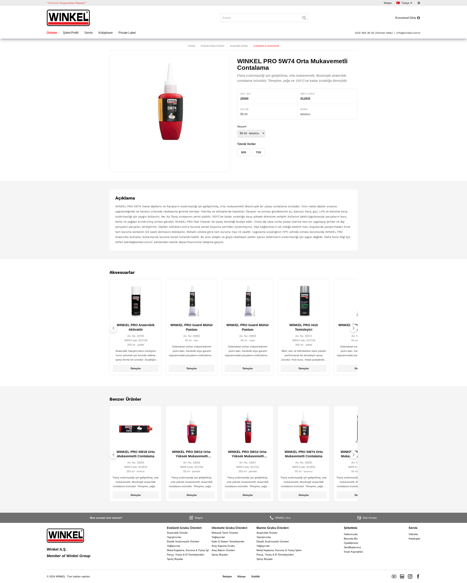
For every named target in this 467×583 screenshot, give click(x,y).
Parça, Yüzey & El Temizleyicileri (185, 554)
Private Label (127, 32)
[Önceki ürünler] (113, 328)
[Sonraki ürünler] (354, 328)
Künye (242, 576)
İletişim (388, 2)
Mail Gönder (370, 517)
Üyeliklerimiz (351, 542)
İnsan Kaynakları (353, 551)
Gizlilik (255, 576)
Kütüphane (106, 32)
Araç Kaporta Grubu (223, 545)
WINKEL (60, 576)
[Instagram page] (410, 576)
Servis (88, 32)
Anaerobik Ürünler (239, 46)
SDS (243, 152)
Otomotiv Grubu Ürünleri (229, 527)
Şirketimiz (350, 527)
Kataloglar (414, 538)
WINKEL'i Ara (282, 517)
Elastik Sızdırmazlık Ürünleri (183, 541)
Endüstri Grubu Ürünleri (212, 46)
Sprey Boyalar (175, 558)
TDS (258, 152)
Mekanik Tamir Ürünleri (225, 532)
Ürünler (52, 32)
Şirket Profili (71, 32)
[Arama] (304, 18)
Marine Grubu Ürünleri (272, 527)
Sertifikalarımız (352, 547)
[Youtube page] (394, 576)
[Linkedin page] (402, 576)
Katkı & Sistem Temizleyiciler (228, 541)
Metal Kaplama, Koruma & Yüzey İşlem (189, 550)
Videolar (413, 534)
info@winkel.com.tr (408, 32)
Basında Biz (351, 538)
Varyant (241, 126)
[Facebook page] (418, 576)
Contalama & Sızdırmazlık (266, 46)
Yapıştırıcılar (174, 537)
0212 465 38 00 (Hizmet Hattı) (374, 32)
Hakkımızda (351, 534)
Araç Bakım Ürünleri (223, 550)
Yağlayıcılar (173, 545)
